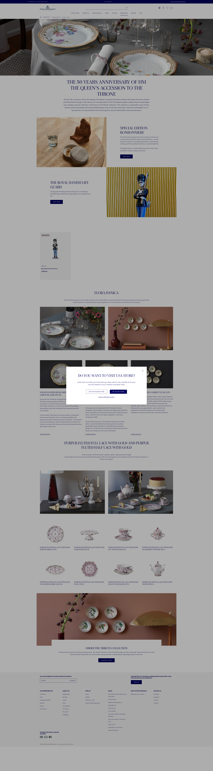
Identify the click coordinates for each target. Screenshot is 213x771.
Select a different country (107, 397)
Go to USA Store (118, 391)
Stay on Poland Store (96, 391)
